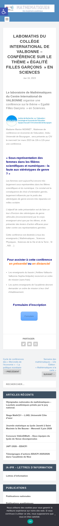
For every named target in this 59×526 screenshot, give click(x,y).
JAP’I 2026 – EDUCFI (16, 446)
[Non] (55, 514)
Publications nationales (18, 496)
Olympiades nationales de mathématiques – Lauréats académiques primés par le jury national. (28, 405)
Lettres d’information (17, 476)
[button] (4, 12)
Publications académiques (19, 503)
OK (30, 521)
